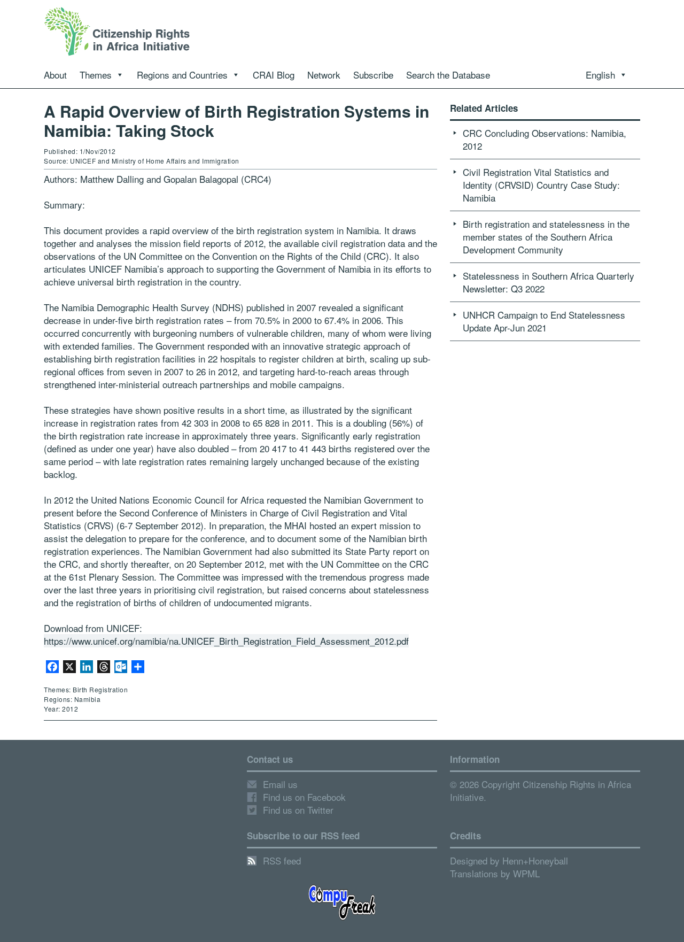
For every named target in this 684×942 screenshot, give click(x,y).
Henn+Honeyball (535, 860)
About (55, 74)
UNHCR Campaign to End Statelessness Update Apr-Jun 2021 (544, 321)
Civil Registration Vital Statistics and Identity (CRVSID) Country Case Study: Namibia (541, 184)
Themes (96, 74)
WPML (526, 873)
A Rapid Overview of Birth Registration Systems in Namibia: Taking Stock (236, 120)
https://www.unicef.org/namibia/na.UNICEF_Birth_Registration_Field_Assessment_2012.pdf (226, 640)
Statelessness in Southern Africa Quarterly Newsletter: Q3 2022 (548, 282)
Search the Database (448, 74)
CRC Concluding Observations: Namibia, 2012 (544, 139)
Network (323, 74)
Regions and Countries (182, 74)
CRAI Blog (273, 74)
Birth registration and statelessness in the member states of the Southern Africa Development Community (546, 236)
